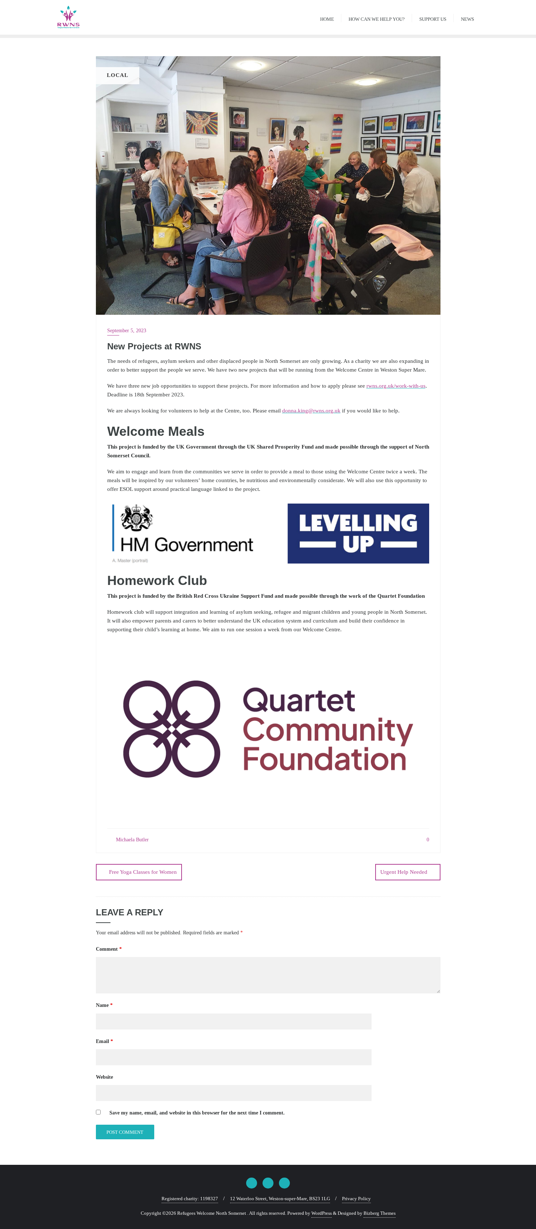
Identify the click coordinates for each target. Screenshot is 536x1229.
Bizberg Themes (380, 1213)
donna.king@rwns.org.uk (311, 411)
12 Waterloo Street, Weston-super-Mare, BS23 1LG (280, 1198)
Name (104, 1005)
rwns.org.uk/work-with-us (396, 386)
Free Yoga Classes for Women (143, 872)
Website (104, 1077)
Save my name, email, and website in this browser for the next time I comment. (197, 1113)
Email (104, 1041)
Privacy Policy (356, 1198)
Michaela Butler (131, 839)
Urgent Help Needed (403, 872)
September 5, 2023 (126, 330)
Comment (109, 949)
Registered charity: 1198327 (190, 1198)
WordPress (321, 1213)
